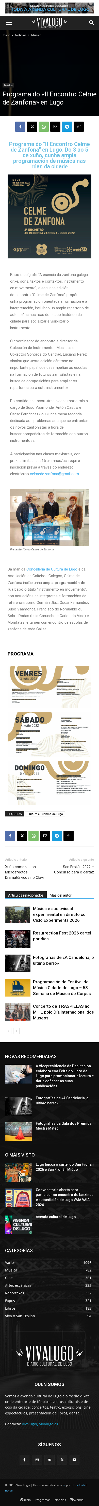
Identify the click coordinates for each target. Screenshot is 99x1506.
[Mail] (49, 1460)
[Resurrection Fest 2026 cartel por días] (17, 939)
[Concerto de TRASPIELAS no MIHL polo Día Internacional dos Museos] (17, 1012)
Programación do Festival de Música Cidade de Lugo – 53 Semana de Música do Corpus (62, 987)
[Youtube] (74, 1460)
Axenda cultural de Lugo (56, 1217)
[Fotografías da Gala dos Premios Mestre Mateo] (18, 1131)
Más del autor (61, 895)
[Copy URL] (79, 127)
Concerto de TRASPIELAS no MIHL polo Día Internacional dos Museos (63, 1012)
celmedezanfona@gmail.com (54, 474)
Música (36, 35)
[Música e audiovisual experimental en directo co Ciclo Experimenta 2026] (17, 914)
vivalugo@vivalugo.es (40, 1424)
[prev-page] (8, 1031)
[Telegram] (67, 127)
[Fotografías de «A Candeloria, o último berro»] (17, 963)
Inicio (6, 35)
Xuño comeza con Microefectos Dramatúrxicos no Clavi (24, 872)
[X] (32, 127)
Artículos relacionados (26, 895)
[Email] (55, 127)
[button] (9, 23)
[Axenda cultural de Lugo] (18, 1225)
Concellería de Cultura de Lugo (52, 569)
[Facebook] (20, 127)
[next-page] (16, 1031)
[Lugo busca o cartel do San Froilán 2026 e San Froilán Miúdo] (18, 1172)
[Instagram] (37, 1460)
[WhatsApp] (44, 127)
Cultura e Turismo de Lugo (45, 814)
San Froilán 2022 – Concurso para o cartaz (74, 869)
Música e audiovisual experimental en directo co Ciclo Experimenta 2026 (59, 914)
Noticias (20, 35)
